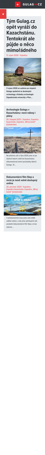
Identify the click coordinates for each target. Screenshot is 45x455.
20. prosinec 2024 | (14, 186)
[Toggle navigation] (17, 4)
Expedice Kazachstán (15, 189)
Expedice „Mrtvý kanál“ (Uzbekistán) (21, 123)
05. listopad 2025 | (14, 119)
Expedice (23, 55)
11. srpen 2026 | (13, 55)
